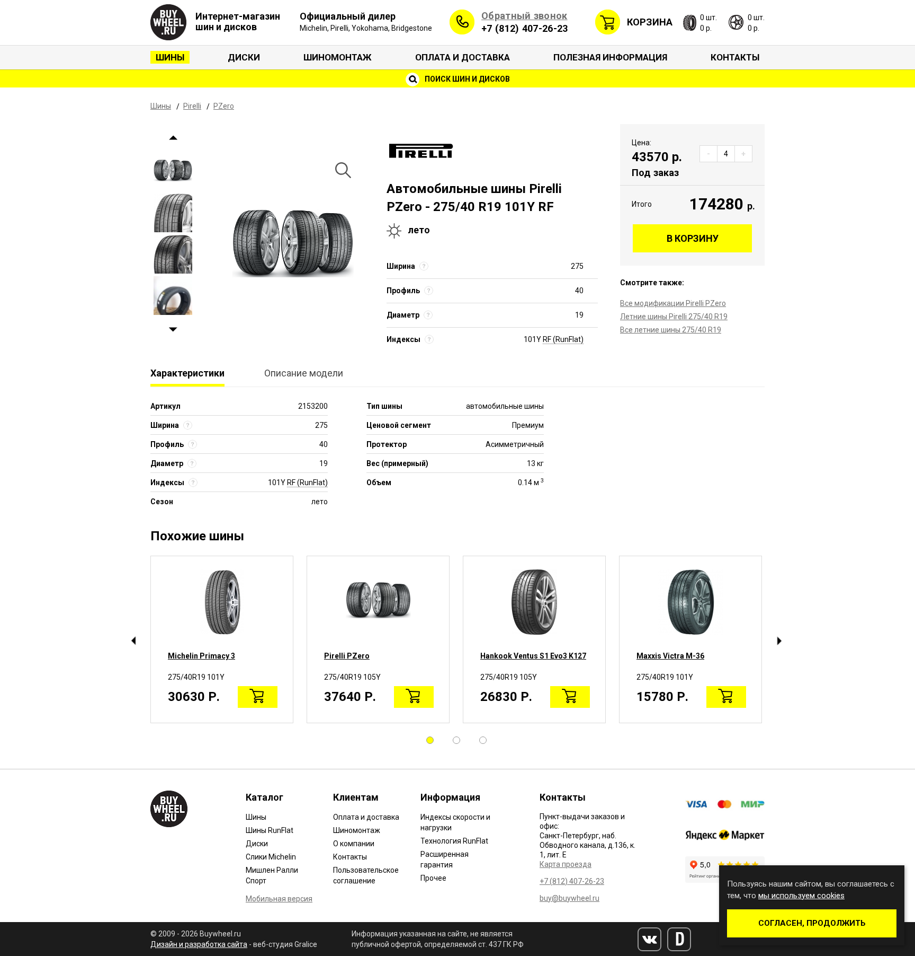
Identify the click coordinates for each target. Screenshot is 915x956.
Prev (173, 137)
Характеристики (187, 373)
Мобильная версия (279, 898)
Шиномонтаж (337, 57)
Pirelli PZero (347, 656)
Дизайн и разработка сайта (198, 944)
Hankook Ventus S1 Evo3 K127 (533, 656)
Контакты (735, 57)
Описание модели (303, 373)
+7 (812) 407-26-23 (524, 28)
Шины (170, 57)
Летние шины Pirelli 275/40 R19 (674, 316)
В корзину (693, 238)
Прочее (433, 878)
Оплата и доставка (462, 57)
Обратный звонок (524, 15)
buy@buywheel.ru (569, 898)
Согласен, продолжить (812, 923)
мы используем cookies (801, 895)
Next (173, 329)
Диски (244, 57)
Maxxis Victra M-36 (670, 656)
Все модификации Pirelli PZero (673, 303)
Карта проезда (565, 864)
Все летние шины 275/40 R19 (670, 330)
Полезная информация (610, 57)
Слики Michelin (271, 857)
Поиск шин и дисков (466, 79)
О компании (353, 843)
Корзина (649, 22)
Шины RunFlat (269, 830)
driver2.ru (679, 939)
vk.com (649, 939)
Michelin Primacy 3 (201, 656)
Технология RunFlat (454, 841)
